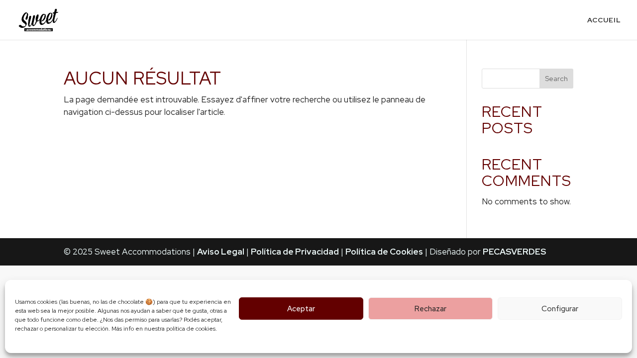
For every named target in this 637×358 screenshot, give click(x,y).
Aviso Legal (220, 251)
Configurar (559, 309)
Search (556, 78)
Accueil (604, 20)
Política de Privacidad (295, 251)
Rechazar (430, 309)
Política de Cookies (384, 251)
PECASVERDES (514, 251)
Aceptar (301, 309)
